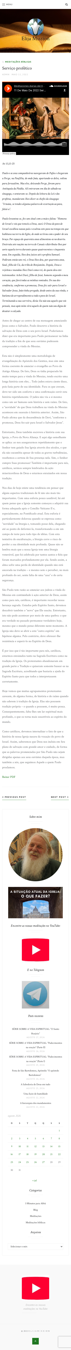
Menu (9, 4)
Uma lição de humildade (35, 1093)
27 (43, 1162)
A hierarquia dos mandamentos (35, 1103)
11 (27, 1146)
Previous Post (15, 797)
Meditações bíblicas (18, 61)
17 (20, 1154)
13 (43, 1146)
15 (59, 1146)
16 (12, 1154)
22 (59, 1154)
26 (35, 1162)
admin (5, 74)
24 (19, 1162)
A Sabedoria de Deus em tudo (35, 1084)
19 (35, 1154)
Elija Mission (35, 38)
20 (43, 1154)
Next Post (59, 797)
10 (20, 1146)
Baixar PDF (8, 777)
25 (27, 1162)
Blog (35, 1210)
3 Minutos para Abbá (35, 1203)
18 (27, 1154)
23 (12, 1162)
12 (35, 1146)
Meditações (35, 1216)
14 (51, 1146)
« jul (34, 1180)
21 (51, 1154)
